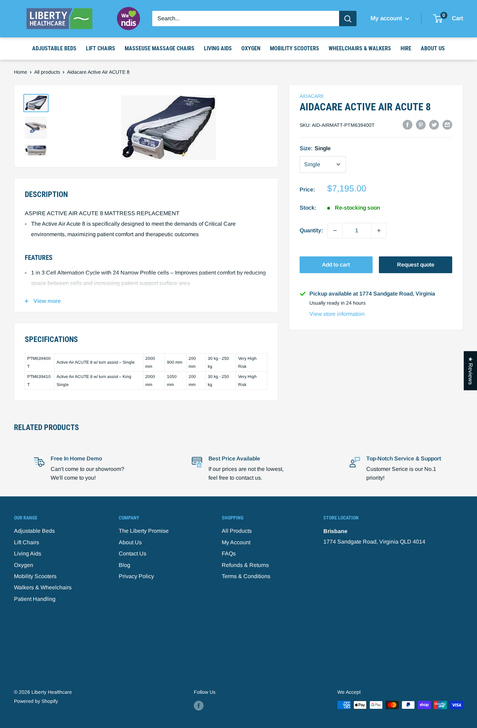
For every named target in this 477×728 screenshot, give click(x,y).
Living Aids (218, 48)
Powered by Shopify (36, 701)
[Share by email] (447, 124)
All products (47, 72)
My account (387, 18)
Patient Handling (35, 599)
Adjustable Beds (54, 48)
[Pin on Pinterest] (421, 124)
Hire (406, 48)
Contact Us (132, 553)
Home (20, 72)
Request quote (415, 265)
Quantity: (311, 230)
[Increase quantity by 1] (379, 230)
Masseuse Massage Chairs (160, 48)
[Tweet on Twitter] (434, 124)
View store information (337, 314)
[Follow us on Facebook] (199, 706)
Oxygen (250, 48)
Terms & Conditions (246, 576)
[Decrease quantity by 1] (335, 230)
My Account (236, 542)
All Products (237, 531)
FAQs (229, 553)
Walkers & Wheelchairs (43, 587)
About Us (433, 48)
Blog (124, 565)
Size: (315, 148)
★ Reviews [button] (471, 371)
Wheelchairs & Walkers (360, 48)
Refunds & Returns (245, 565)
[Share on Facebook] (407, 124)
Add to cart (336, 265)
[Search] (348, 18)
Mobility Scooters (294, 48)
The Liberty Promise (144, 531)
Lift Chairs (100, 48)
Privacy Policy (136, 576)
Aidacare (312, 96)
